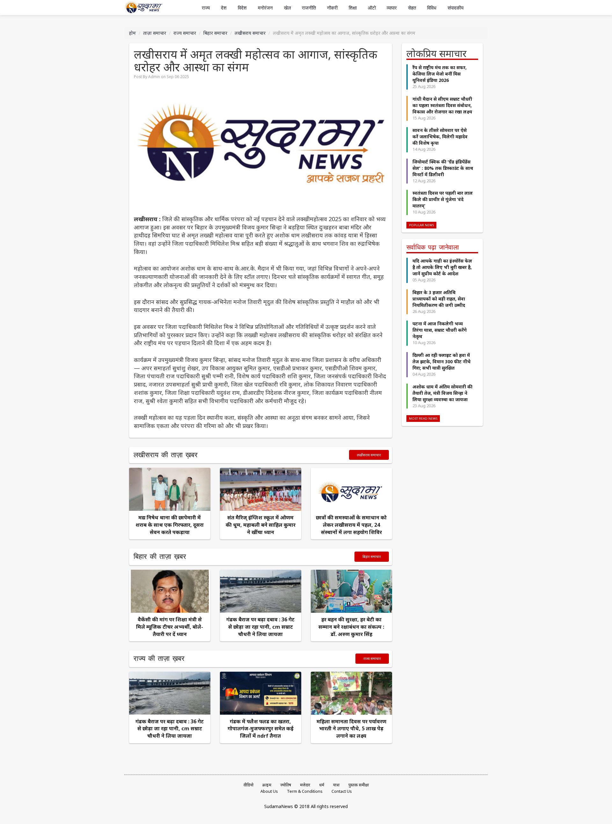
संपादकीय (455, 8)
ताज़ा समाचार (154, 33)
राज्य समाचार (184, 33)
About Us (269, 791)
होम (132, 33)
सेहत (412, 8)
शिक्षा (353, 8)
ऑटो (372, 8)
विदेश (242, 8)
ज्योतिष (285, 785)
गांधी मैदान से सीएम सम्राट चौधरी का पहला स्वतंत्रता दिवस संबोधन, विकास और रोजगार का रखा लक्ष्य (442, 105)
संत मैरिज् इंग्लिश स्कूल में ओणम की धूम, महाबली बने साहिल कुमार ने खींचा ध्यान (260, 525)
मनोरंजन (265, 8)
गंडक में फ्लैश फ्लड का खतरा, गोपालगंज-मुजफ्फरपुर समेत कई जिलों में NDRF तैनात (261, 729)
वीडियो (248, 785)
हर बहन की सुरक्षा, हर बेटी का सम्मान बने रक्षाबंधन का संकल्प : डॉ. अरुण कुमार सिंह (351, 627)
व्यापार (392, 8)
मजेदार (305, 785)
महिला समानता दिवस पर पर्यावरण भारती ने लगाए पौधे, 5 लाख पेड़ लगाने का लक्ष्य (351, 729)
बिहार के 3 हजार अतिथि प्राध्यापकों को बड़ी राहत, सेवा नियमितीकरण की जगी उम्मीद (438, 298)
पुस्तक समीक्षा (358, 785)
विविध (431, 8)
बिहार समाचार (215, 33)
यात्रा (336, 785)
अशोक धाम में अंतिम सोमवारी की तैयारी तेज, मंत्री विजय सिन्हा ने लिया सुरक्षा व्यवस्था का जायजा (442, 393)
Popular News (421, 225)
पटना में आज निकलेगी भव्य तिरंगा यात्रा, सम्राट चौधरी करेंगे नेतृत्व (439, 330)
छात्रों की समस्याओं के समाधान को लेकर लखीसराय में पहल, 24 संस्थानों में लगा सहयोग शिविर (351, 525)
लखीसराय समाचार (250, 33)
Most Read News (423, 418)
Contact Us (342, 791)
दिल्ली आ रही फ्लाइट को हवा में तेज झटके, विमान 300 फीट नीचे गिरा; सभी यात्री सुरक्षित (441, 361)
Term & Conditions (305, 791)
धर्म (321, 785)
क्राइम (266, 785)
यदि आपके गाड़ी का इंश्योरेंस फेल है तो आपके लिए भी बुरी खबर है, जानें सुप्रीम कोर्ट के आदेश (442, 267)
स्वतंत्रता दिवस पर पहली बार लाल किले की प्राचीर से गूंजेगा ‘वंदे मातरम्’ (442, 199)
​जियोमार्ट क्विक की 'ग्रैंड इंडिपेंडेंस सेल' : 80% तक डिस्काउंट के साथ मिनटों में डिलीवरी (442, 168)
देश (224, 8)
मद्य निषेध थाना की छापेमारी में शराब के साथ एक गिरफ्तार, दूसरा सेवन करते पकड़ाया (169, 525)
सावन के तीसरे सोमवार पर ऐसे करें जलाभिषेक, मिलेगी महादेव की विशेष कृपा (440, 136)
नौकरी (332, 8)
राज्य (206, 8)
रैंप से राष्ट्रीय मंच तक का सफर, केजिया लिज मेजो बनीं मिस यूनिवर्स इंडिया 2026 (439, 73)
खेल (287, 8)
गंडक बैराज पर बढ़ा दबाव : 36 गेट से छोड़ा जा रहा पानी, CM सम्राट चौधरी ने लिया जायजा (260, 627)
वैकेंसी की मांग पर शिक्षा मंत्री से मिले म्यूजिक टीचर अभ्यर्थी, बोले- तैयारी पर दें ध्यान (169, 627)
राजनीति (309, 8)
